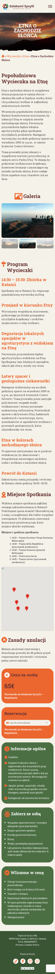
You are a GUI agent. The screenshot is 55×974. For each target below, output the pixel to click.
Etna (26, 56)
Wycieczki (14, 56)
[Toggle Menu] (50, 6)
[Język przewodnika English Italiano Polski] (27, 723)
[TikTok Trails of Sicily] (15, 961)
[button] (27, 596)
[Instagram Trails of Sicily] (30, 961)
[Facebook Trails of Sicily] (22, 961)
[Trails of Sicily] (18, 6)
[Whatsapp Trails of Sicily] (37, 961)
